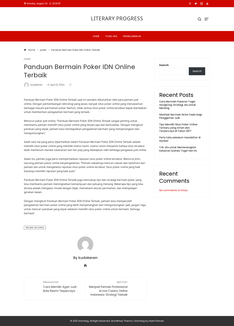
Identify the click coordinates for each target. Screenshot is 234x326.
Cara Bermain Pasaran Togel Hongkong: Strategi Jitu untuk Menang (177, 105)
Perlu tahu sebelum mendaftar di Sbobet (179, 139)
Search (164, 65)
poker (27, 59)
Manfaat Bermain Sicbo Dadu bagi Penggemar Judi (180, 116)
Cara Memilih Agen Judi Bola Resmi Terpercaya (59, 287)
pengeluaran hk (132, 36)
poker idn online (36, 227)
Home (96, 36)
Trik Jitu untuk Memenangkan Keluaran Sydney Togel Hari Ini (178, 149)
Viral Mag (139, 321)
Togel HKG (111, 36)
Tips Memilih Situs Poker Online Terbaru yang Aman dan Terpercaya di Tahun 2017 (178, 128)
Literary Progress (117, 18)
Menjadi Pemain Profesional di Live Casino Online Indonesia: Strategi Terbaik (108, 289)
